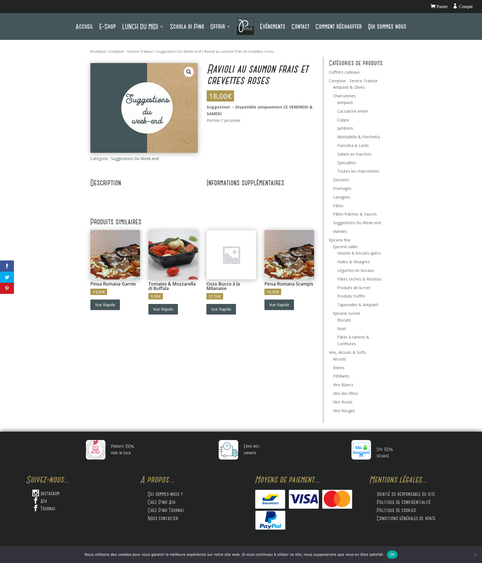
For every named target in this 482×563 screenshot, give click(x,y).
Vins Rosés (343, 402)
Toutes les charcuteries (358, 171)
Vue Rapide (105, 304)
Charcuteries (344, 95)
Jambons (345, 128)
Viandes (340, 231)
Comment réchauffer (338, 26)
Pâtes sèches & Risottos (359, 279)
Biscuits (344, 320)
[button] (189, 72)
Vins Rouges (344, 410)
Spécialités (346, 162)
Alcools (339, 359)
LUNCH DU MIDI (140, 26)
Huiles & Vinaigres (353, 261)
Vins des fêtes (345, 393)
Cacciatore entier (352, 111)
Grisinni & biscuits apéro (359, 253)
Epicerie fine (340, 240)
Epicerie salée (345, 246)
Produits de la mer (353, 287)
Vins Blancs (343, 384)
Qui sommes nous (387, 26)
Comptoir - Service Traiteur (131, 51)
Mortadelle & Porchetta (358, 136)
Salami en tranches (354, 154)
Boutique (98, 51)
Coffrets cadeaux (344, 72)
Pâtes (338, 205)
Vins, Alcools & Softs (347, 352)
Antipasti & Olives (349, 87)
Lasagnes (341, 197)
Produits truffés (351, 296)
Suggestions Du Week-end (178, 51)
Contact (300, 26)
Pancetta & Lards (353, 145)
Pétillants (341, 376)
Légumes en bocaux (355, 270)
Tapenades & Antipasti (357, 304)
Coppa (343, 119)
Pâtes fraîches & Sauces (355, 214)
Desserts (341, 179)
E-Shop (107, 26)
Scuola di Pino (187, 26)
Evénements (272, 26)
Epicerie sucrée (346, 313)
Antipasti (345, 102)
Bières (338, 367)
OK (392, 554)
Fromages (342, 188)
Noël (341, 328)
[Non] (475, 554)
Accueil (84, 26)
